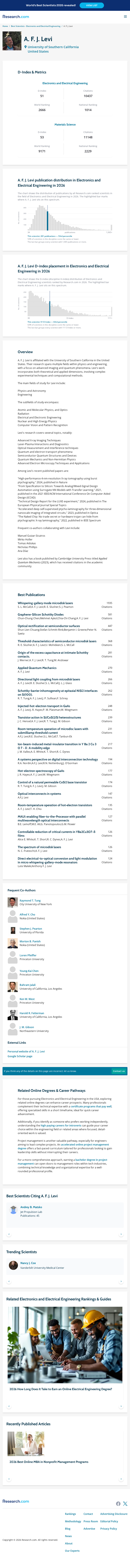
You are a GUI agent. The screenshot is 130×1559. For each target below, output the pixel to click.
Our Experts (72, 1550)
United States (38, 51)
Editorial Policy (109, 1521)
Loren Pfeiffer (28, 955)
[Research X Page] (125, 1503)
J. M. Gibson (27, 1027)
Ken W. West (27, 999)
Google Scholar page (20, 1056)
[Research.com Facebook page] (118, 1503)
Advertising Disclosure (113, 1514)
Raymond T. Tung (30, 900)
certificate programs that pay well (91, 1106)
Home (5, 26)
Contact (88, 1514)
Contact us (119, 1071)
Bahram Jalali (28, 985)
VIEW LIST (92, 5)
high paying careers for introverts (61, 1125)
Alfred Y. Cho (27, 914)
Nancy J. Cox (28, 1263)
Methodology (73, 1521)
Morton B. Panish (30, 941)
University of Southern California (53, 47)
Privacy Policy (108, 1528)
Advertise (89, 1528)
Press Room (91, 1521)
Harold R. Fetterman (32, 1013)
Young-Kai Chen (29, 971)
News (68, 1536)
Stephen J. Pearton (31, 928)
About (68, 1543)
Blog (67, 1528)
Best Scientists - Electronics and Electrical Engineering (35, 26)
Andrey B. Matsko (31, 1207)
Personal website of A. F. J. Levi (26, 1051)
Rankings (70, 1514)
